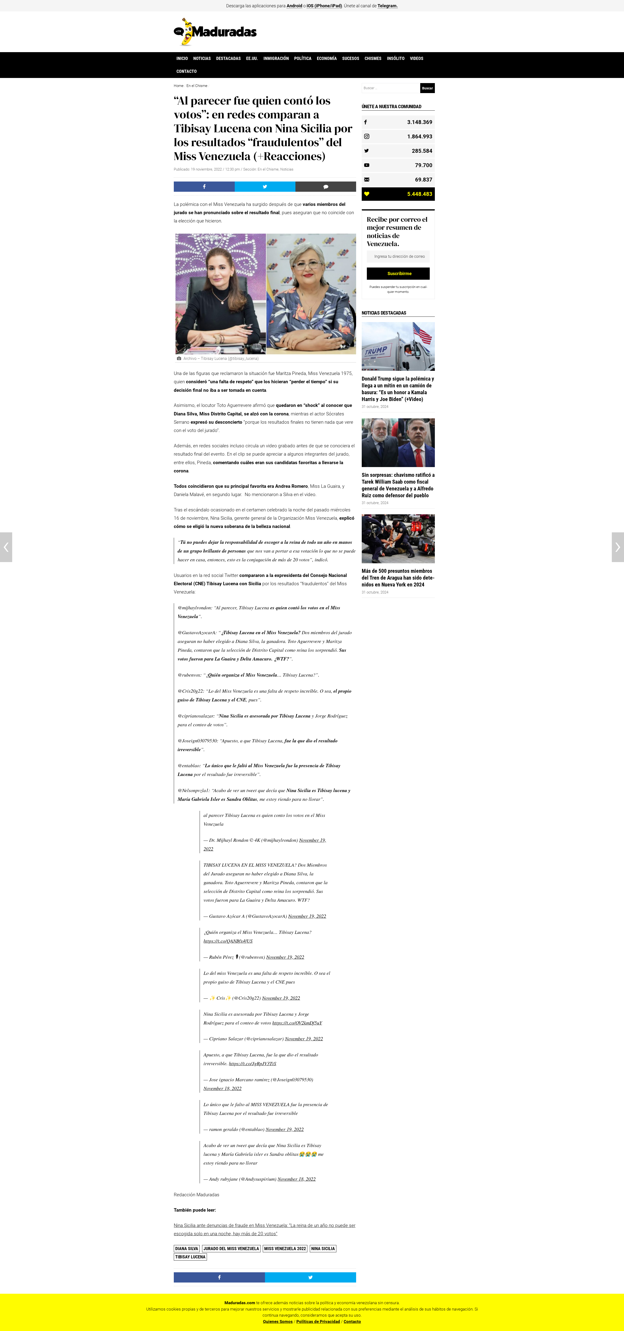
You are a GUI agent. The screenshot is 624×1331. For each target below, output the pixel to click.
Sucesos (350, 58)
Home (179, 86)
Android (294, 5)
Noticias (202, 58)
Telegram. (388, 5)
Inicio (182, 58)
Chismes (373, 58)
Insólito (396, 58)
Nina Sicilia (323, 1248)
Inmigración (276, 58)
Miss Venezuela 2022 (285, 1248)
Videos (416, 58)
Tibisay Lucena (190, 1256)
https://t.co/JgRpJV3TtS (252, 1063)
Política (303, 58)
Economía (327, 58)
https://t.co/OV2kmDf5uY (297, 1022)
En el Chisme (196, 86)
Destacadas (228, 58)
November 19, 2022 (307, 916)
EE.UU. (252, 58)
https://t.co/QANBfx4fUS (228, 941)
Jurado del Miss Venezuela (231, 1248)
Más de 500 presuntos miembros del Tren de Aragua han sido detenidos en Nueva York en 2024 (398, 578)
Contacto (186, 71)
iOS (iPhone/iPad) (324, 5)
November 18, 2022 (223, 1088)
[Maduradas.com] (215, 44)
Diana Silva (186, 1248)
